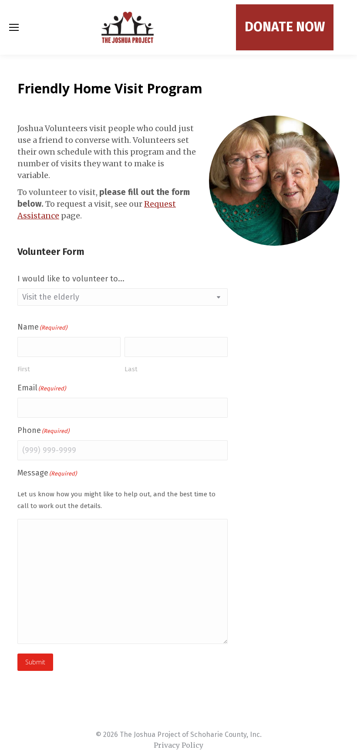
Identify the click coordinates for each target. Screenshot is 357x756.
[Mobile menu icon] (14, 27)
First (23, 369)
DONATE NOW (285, 27)
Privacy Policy (178, 745)
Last (131, 369)
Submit (35, 662)
